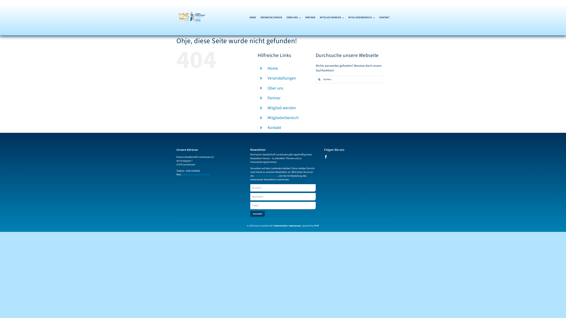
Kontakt (274, 128)
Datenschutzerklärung (266, 176)
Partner (274, 98)
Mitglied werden (282, 108)
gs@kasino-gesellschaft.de (196, 174)
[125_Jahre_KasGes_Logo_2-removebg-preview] (191, 4)
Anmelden (257, 214)
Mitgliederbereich (283, 118)
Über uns (275, 88)
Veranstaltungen (282, 78)
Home (273, 68)
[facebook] (326, 157)
